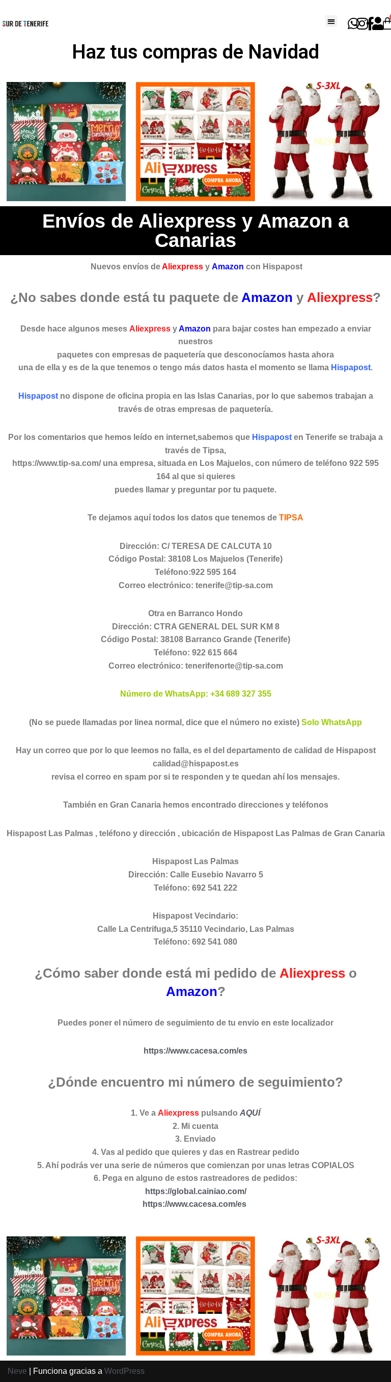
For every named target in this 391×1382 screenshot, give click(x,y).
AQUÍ (250, 1113)
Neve (17, 1371)
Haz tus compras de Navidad (195, 52)
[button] (331, 21)
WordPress (124, 1371)
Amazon (228, 266)
